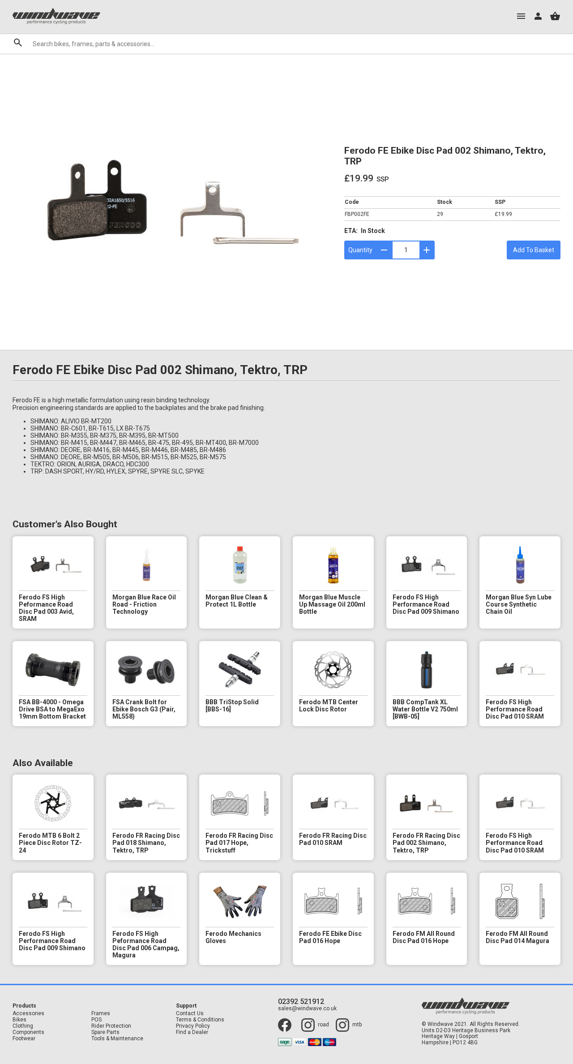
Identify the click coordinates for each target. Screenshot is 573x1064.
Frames (100, 1014)
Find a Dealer (192, 1032)
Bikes (19, 1020)
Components (28, 1032)
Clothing (23, 1026)
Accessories (28, 1014)
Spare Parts (105, 1032)
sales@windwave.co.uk (307, 1009)
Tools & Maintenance (117, 1039)
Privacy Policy (193, 1026)
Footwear (24, 1039)
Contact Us (190, 1014)
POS (96, 1020)
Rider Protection (111, 1026)
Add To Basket (533, 250)
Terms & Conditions (200, 1020)
